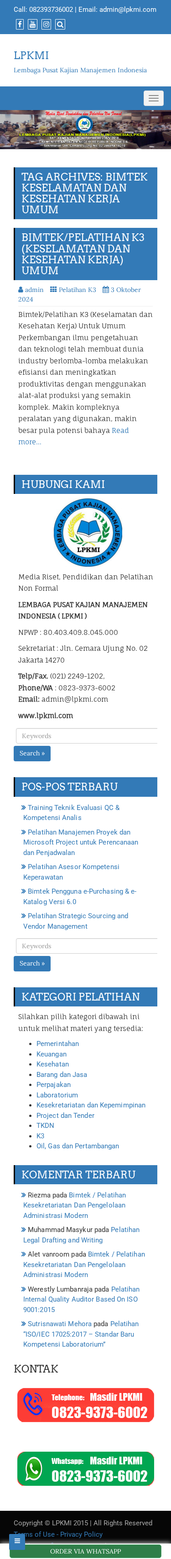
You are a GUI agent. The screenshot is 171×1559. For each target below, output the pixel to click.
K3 (40, 1136)
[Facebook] (19, 24)
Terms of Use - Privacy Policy (58, 1534)
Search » (32, 753)
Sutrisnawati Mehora (60, 1324)
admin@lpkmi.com (127, 9)
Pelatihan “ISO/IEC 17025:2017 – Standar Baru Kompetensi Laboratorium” (81, 1334)
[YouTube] (31, 24)
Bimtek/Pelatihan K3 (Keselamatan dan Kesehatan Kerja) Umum (83, 254)
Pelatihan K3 (77, 290)
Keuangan (51, 1054)
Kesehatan (52, 1064)
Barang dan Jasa (62, 1075)
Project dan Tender (65, 1115)
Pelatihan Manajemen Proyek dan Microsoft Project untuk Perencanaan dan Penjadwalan (81, 842)
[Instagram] (45, 24)
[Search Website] (59, 24)
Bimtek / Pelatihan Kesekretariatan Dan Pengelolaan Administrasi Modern (74, 1205)
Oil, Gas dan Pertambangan (77, 1146)
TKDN (45, 1125)
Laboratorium (57, 1095)
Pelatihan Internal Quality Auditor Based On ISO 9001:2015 (81, 1299)
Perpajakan (53, 1085)
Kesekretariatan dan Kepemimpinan (90, 1105)
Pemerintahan (57, 1044)
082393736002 (51, 9)
